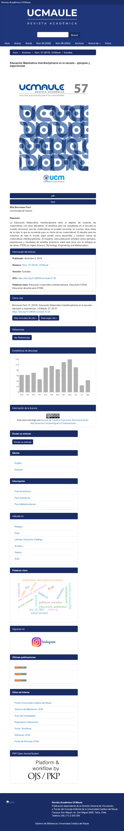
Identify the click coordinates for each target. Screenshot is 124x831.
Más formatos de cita (25, 317)
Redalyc (19, 526)
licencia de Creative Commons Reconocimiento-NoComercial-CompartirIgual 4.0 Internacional (59, 421)
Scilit (17, 558)
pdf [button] (52, 195)
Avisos (17, 43)
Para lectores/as (23, 491)
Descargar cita (48, 317)
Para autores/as (22, 497)
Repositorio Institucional (26, 722)
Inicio (7, 43)
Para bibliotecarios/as (25, 504)
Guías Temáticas (23, 728)
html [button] (53, 201)
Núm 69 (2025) (43, 43)
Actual (29, 43)
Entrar (108, 43)
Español (19, 469)
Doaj (17, 533)
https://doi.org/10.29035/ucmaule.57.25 (37, 278)
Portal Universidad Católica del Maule (33, 702)
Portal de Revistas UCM (27, 741)
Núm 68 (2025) (63, 43)
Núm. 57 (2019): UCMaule (48, 52)
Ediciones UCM (22, 734)
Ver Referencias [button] (22, 337)
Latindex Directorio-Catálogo (28, 539)
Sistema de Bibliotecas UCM (29, 709)
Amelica (19, 545)
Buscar (74, 35)
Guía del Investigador (25, 715)
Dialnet (18, 552)
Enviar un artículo (22, 441)
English (18, 463)
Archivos (79, 43)
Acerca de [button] (93, 43)
